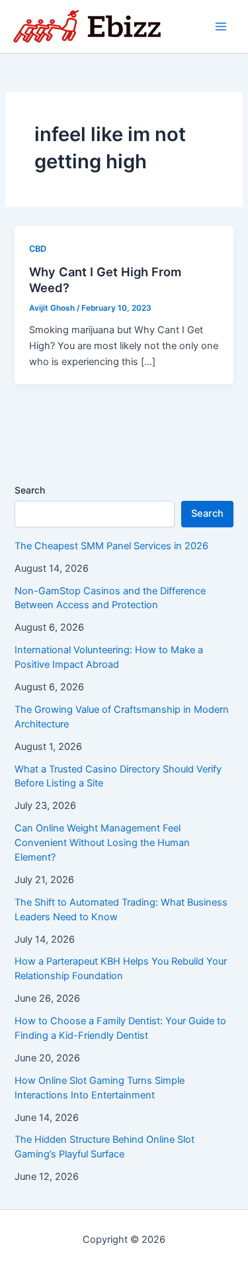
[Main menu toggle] (221, 26)
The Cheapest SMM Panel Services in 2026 (111, 546)
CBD (37, 249)
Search (30, 490)
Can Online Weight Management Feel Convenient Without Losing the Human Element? (102, 842)
